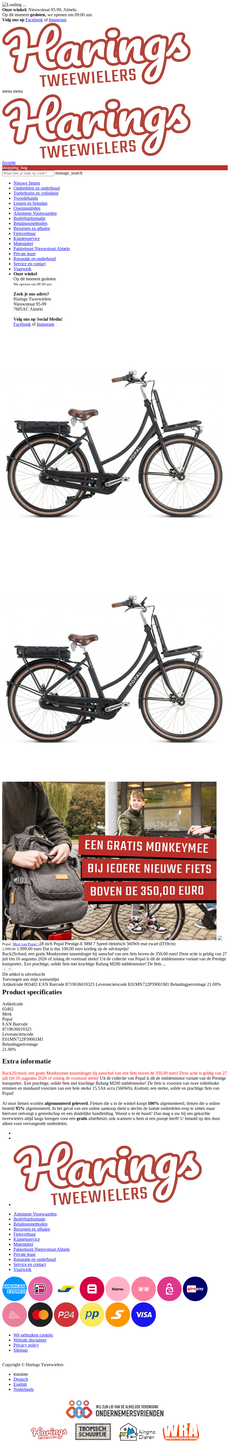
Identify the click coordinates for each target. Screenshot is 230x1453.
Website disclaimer (30, 1340)
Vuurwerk (22, 268)
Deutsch (20, 1379)
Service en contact (29, 263)
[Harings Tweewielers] (96, 86)
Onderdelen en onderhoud (36, 188)
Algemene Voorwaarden (35, 213)
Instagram (57, 19)
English (20, 1384)
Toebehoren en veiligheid (35, 193)
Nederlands (23, 1389)
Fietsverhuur (24, 233)
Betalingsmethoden (30, 223)
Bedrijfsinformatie (29, 218)
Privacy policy (26, 1345)
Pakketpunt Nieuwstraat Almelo (41, 248)
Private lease (24, 253)
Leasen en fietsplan (30, 203)
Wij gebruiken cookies (33, 1335)
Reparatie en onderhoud (34, 258)
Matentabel (23, 243)
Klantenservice (26, 238)
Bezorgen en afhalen (31, 228)
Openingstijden (26, 208)
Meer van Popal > (26, 944)
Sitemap (20, 1350)
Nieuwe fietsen (26, 183)
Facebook (34, 19)
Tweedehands (25, 198)
